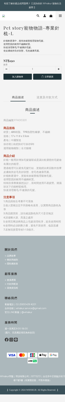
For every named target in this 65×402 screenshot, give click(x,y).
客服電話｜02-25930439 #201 (20, 304)
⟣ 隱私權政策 (11, 263)
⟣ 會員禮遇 (10, 280)
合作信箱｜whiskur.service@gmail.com (25, 308)
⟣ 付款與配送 (11, 283)
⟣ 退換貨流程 (11, 287)
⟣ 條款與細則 (11, 259)
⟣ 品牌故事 (10, 255)
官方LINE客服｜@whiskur (18, 312)
